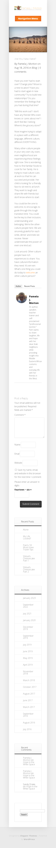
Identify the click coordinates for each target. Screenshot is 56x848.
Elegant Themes (28, 835)
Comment (20, 414)
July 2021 (27, 613)
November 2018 (28, 672)
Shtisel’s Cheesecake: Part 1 (29, 558)
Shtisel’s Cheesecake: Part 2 (29, 569)
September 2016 (28, 714)
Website (18, 462)
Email (16, 453)
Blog (34, 67)
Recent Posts (29, 286)
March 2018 (29, 680)
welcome (30, 272)
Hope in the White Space (29, 763)
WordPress (29, 839)
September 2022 (28, 605)
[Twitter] (38, 293)
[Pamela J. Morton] (21, 302)
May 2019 (28, 658)
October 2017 (29, 686)
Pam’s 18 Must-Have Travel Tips (28, 547)
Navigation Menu (28, 18)
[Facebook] (34, 293)
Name (17, 444)
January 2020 (29, 620)
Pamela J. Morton (27, 63)
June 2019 (28, 651)
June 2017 (28, 700)
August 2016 (29, 722)
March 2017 (29, 707)
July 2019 (27, 644)
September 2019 (28, 636)
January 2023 (29, 597)
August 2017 (29, 693)
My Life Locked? (27, 537)
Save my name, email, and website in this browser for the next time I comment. (28, 473)
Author (18, 286)
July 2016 (27, 729)
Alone (26, 529)
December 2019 (28, 628)
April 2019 (28, 664)
